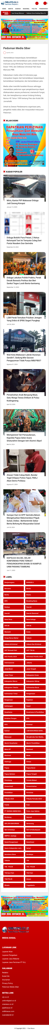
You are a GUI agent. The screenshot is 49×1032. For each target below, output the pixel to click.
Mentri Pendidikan (33, 743)
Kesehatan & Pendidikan (35, 712)
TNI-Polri (29, 873)
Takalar (7, 860)
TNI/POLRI (8, 879)
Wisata (6, 885)
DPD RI (6, 626)
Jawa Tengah (31, 669)
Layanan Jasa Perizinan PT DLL (14, 962)
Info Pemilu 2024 (10, 656)
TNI (27, 860)
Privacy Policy (7, 983)
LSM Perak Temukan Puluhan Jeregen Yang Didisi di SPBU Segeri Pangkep (24, 319)
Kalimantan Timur (11, 693)
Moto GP (7, 749)
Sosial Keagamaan (11, 842)
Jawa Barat (8, 669)
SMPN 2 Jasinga (10, 836)
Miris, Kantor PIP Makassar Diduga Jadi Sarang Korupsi (23, 202)
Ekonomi (7, 632)
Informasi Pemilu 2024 (34, 656)
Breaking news (31, 601)
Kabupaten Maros (10, 681)
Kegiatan (29, 700)
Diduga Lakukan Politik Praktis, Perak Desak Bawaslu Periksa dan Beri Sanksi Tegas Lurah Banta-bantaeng (24, 280)
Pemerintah (43, 9)
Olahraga (7, 762)
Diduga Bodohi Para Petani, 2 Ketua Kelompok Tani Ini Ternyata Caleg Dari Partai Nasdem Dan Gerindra (24, 240)
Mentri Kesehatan (10, 743)
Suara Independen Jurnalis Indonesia (14, 848)
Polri (28, 805)
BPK (6, 601)
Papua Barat (30, 768)
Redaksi (5, 973)
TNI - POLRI (8, 867)
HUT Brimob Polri (10, 650)
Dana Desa (8, 619)
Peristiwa (29, 792)
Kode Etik (5, 976)
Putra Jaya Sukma (32, 811)
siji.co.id (5, 997)
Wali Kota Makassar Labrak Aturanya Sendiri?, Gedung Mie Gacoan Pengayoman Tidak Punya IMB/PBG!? (24, 358)
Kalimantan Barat (32, 687)
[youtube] (18, 942)
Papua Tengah (31, 774)
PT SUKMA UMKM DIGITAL (14, 811)
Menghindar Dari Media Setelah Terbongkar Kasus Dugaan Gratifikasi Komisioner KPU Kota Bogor (36, 737)
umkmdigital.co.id (9, 1001)
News (28, 755)
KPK (27, 718)
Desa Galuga (31, 619)
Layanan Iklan (7, 952)
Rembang (7, 817)
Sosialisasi (30, 842)
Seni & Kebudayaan (33, 830)
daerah (29, 607)
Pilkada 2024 (9, 799)
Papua (6, 768)
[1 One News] (9, 5)
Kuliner (7, 731)
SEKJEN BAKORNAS (11, 823)
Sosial (28, 836)
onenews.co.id (7, 1004)
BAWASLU (30, 582)
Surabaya (29, 854)
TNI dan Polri (9, 873)
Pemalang (8, 780)
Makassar (8, 737)
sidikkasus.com (8, 1011)
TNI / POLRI (30, 867)
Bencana (7, 588)
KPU (6, 724)
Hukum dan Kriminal (33, 644)
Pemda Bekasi (31, 780)
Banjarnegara (9, 582)
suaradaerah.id (7, 1015)
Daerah (18, 9)
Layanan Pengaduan (9, 955)
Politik (34, 9)
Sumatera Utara (10, 854)
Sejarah (29, 817)
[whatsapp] (9, 942)
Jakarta (29, 663)
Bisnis (28, 595)
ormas (28, 762)
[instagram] (15, 942)
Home (4, 9)
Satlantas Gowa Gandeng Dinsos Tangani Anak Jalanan (31, 13)
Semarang (30, 823)
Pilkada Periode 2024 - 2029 (36, 799)
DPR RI (28, 626)
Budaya (7, 607)
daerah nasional (32, 613)
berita (28, 588)
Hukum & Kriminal (10, 644)
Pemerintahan (31, 786)
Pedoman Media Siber (10, 987)
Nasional (26, 9)
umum (28, 879)
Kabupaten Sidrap (32, 681)
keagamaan (30, 693)
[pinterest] (12, 942)
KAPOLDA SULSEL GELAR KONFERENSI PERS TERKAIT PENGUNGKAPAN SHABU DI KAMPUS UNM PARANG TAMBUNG (24, 562)
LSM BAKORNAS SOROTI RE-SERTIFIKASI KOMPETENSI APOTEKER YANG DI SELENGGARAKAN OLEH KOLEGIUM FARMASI (36, 731)
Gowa (28, 632)
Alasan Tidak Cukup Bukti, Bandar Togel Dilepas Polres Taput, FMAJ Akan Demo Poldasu (22, 478)
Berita (10, 9)
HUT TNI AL (30, 650)
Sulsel (28, 848)
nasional (29, 749)
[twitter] (6, 942)
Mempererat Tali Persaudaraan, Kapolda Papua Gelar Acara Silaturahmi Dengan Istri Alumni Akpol (24, 438)
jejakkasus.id (7, 1008)
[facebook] (3, 942)
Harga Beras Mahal (11, 638)
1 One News (31, 1028)
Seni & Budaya (9, 830)
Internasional (9, 663)
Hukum (28, 638)
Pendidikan (8, 792)
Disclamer (6, 980)
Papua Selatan (9, 774)
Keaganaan (8, 700)
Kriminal (29, 724)
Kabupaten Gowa (32, 675)
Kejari (28, 706)
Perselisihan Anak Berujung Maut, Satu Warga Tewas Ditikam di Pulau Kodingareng (23, 398)
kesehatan (8, 712)
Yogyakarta (30, 885)
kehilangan (8, 706)
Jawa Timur (8, 675)
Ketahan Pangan (10, 718)
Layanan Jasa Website (10, 959)
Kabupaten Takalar (11, 687)
